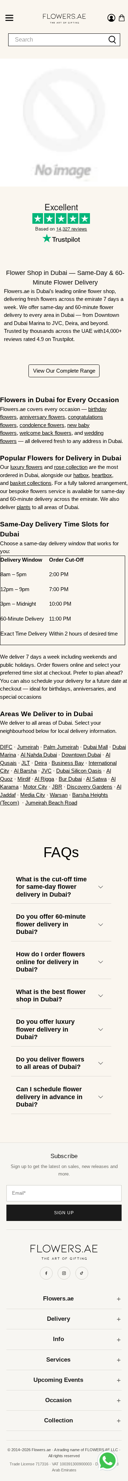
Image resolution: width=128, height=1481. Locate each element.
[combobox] (56, 39)
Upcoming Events (58, 1380)
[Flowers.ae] (58, 18)
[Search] (112, 39)
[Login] (111, 19)
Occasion (58, 1400)
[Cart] (122, 18)
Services (58, 1359)
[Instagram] (64, 1273)
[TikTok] (81, 1273)
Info (58, 1339)
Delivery (58, 1318)
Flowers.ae (58, 1298)
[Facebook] (46, 1273)
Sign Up (64, 1212)
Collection (58, 1420)
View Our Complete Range (64, 371)
